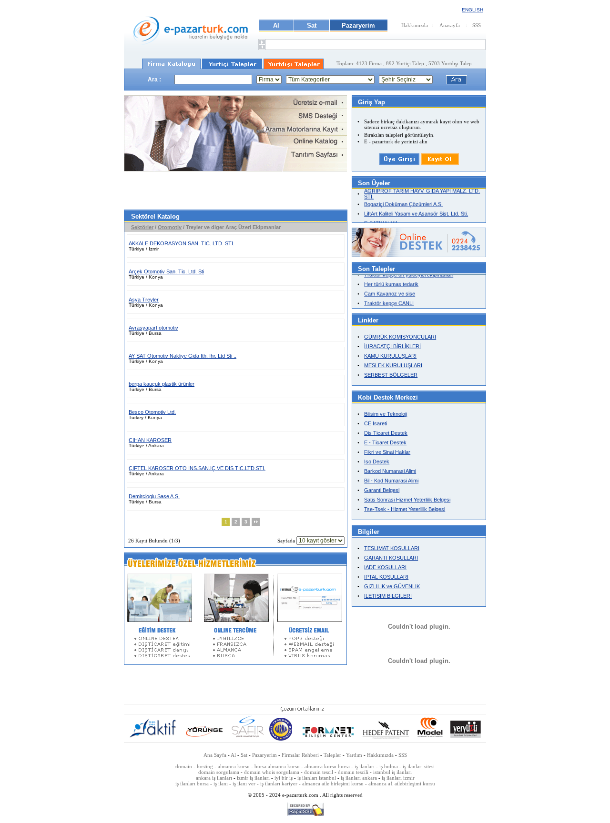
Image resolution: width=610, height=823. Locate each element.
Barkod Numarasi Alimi (390, 471)
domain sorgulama (218, 772)
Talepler (333, 755)
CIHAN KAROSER (150, 440)
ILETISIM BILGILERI (388, 596)
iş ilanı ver (244, 783)
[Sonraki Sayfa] (256, 524)
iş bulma (388, 766)
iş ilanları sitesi (419, 766)
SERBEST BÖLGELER (390, 375)
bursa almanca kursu (277, 766)
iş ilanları (365, 766)
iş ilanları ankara (359, 778)
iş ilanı (221, 783)
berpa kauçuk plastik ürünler (161, 384)
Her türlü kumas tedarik (391, 281)
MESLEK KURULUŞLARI (393, 365)
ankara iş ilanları (214, 778)
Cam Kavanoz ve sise (389, 290)
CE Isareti (375, 423)
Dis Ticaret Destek (385, 433)
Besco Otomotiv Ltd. (152, 412)
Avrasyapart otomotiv (153, 328)
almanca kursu (234, 766)
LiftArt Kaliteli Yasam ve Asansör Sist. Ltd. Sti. (416, 211)
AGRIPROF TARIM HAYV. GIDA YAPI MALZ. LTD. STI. (422, 191)
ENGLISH (472, 9)
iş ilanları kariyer (278, 783)
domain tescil (318, 772)
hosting (205, 766)
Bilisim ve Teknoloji (385, 414)
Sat (311, 25)
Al (276, 25)
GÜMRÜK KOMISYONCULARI (400, 337)
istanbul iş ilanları (392, 772)
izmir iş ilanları (253, 778)
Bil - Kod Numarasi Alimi (391, 480)
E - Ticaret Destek (385, 442)
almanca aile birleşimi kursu (333, 783)
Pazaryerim (358, 25)
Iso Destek (376, 461)
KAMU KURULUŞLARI (390, 356)
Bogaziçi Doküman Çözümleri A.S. (403, 201)
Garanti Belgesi (381, 490)
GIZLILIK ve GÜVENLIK (392, 586)
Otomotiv (170, 227)
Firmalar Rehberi (301, 755)
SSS (476, 25)
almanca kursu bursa (327, 766)
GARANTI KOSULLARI (391, 558)
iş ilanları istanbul (316, 778)
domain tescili (353, 772)
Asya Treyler (144, 299)
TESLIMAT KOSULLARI (391, 548)
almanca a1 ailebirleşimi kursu (401, 783)
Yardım (354, 755)
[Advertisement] (235, 190)
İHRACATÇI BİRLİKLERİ (392, 346)
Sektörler (142, 227)
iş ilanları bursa (192, 783)
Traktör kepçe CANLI (389, 300)
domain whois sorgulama (271, 772)
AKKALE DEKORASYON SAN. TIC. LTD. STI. (181, 243)
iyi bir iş (283, 778)
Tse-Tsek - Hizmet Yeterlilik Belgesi (404, 509)
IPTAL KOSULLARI (386, 577)
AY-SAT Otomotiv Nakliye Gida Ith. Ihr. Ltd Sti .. (182, 356)
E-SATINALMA (381, 220)
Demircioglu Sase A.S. (154, 496)
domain (183, 766)
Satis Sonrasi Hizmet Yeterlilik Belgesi (407, 499)
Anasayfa (449, 25)
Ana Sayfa (214, 755)
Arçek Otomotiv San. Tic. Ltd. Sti (166, 271)
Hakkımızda (414, 25)
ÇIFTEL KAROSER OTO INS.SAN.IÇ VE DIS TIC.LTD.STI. (197, 468)
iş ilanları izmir (398, 778)
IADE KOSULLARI (385, 567)
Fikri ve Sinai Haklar (387, 452)
